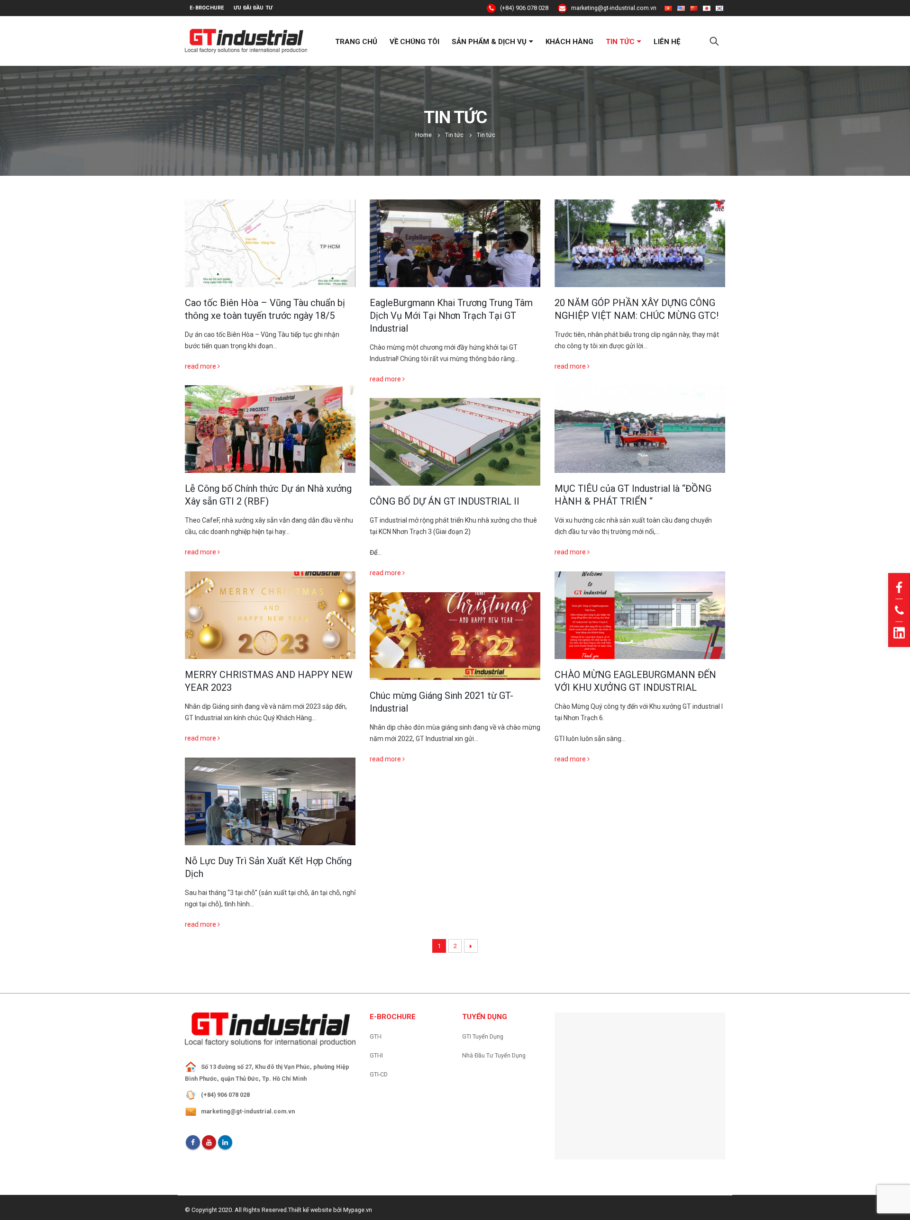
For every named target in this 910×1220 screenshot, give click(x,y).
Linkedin (225, 1142)
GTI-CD (379, 1074)
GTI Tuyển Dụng (482, 1036)
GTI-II (376, 1055)
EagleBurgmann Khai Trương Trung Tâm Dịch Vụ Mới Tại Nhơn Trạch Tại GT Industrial (451, 315)
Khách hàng (569, 41)
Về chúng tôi (414, 41)
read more (201, 366)
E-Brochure (207, 8)
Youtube (209, 1142)
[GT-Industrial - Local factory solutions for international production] (246, 41)
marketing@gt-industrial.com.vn (613, 7)
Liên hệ (667, 41)
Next (471, 946)
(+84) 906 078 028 (523, 7)
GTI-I (376, 1036)
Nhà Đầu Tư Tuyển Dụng (494, 1055)
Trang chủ (356, 41)
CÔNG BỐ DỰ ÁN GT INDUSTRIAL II (444, 501)
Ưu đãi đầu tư (253, 8)
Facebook (193, 1142)
